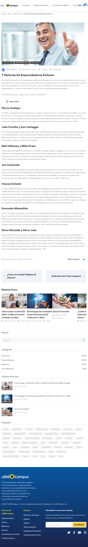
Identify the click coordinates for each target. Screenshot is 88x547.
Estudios (69, 438)
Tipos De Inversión (60, 311)
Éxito (60, 456)
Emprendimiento (52, 434)
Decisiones (68, 429)
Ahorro (5, 429)
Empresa (6, 438)
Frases (5, 443)
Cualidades (55, 429)
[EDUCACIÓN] (7, 383)
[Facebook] (74, 532)
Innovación (53, 443)
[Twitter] (69, 532)
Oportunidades (8, 452)
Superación (61, 452)
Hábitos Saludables (29, 443)
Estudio (58, 438)
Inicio (4, 14)
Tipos (35, 456)
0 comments (56, 69)
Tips (42, 456)
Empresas (17, 438)
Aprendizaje (17, 429)
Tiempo (25, 456)
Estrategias (47, 438)
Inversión (64, 443)
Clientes (29, 429)
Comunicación (42, 429)
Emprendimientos (68, 434)
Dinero (78, 429)
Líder (15, 447)
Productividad (24, 452)
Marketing (25, 447)
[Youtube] (79, 532)
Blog (9, 14)
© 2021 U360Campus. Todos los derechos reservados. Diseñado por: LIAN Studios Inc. (34, 504)
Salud (51, 452)
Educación (17, 14)
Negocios (35, 63)
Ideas (43, 443)
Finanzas (79, 438)
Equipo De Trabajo (32, 438)
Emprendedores (22, 63)
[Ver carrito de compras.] (84, 5)
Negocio (58, 447)
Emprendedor (20, 434)
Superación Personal (10, 456)
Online (79, 447)
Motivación (28, 259)
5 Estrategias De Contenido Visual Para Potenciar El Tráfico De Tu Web (39, 314)
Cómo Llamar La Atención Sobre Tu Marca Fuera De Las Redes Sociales (13, 314)
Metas (20, 259)
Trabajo (51, 456)
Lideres (6, 447)
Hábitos (15, 443)
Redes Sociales (39, 452)
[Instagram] (85, 532)
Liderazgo (76, 443)
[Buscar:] (44, 340)
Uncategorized (44, 369)
